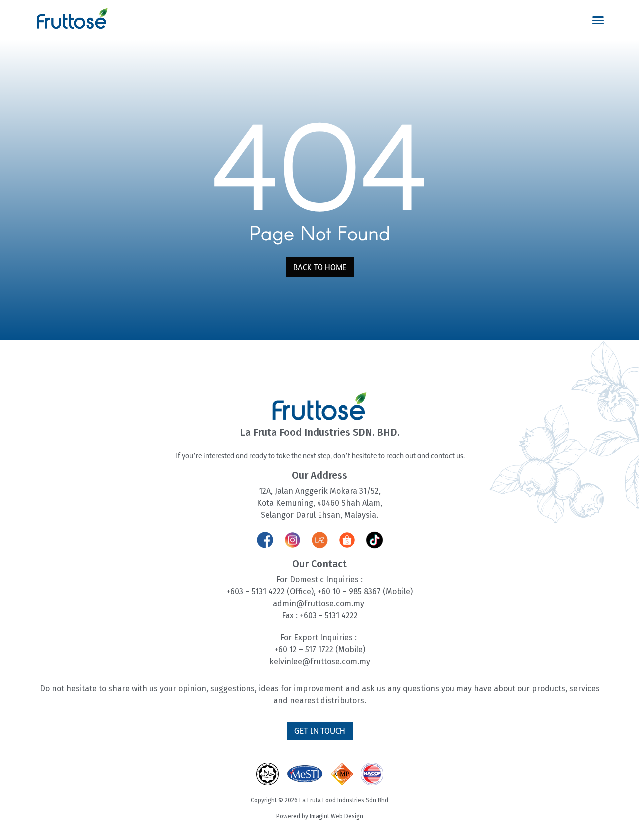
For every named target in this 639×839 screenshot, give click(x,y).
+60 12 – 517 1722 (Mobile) (319, 649)
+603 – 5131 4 (249, 591)
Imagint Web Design (336, 816)
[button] (598, 20)
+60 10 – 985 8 (343, 591)
